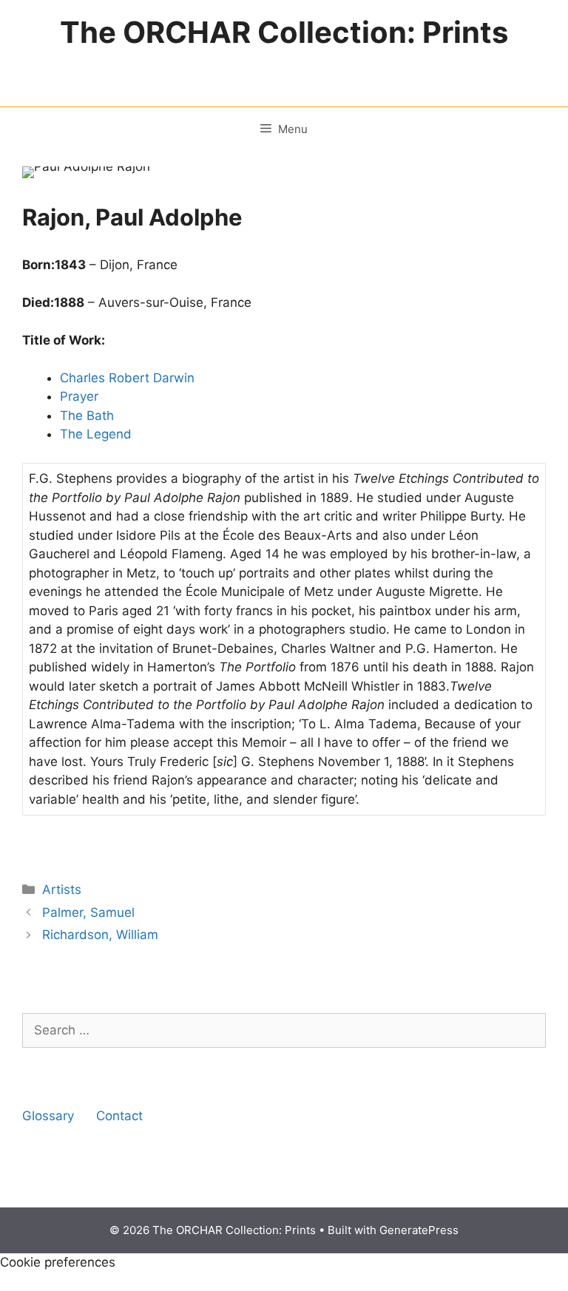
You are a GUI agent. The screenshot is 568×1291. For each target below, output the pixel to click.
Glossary (48, 1115)
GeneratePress (419, 1230)
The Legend (96, 434)
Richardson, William (100, 934)
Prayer (79, 396)
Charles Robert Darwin (127, 377)
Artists (61, 889)
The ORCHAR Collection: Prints (284, 32)
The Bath (87, 415)
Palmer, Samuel (88, 912)
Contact (119, 1115)
